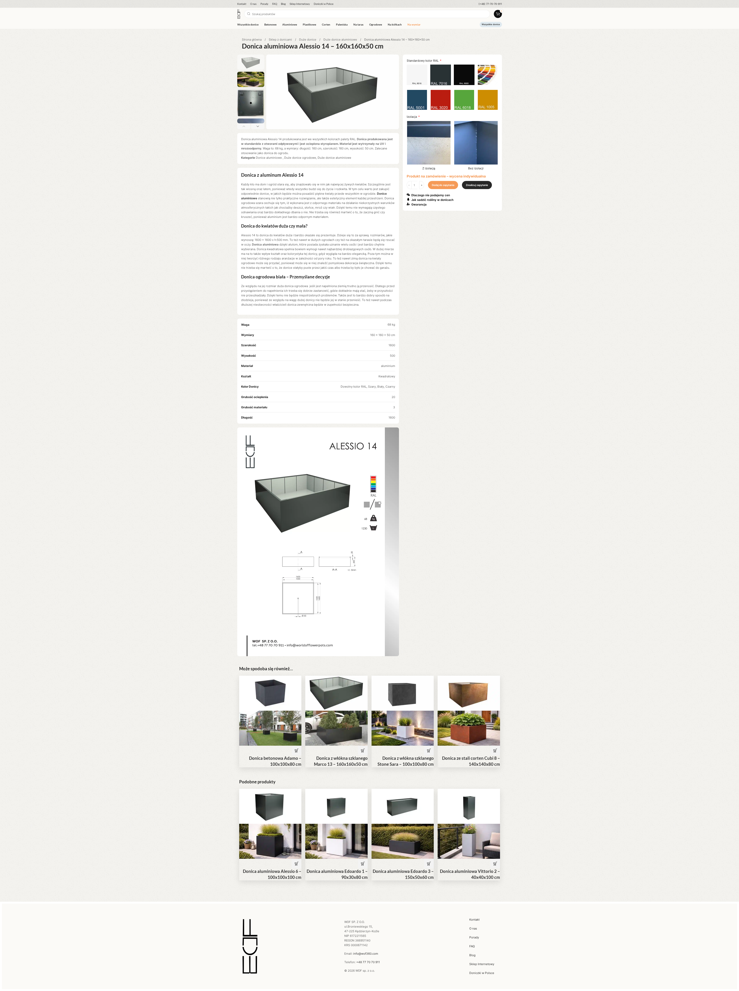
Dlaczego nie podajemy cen (430, 195)
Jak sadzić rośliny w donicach (432, 200)
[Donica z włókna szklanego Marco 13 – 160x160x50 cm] (336, 693)
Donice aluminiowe (269, 157)
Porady (474, 937)
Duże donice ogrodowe (300, 157)
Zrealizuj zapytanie (477, 185)
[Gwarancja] (408, 204)
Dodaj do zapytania (443, 185)
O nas (473, 928)
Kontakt (474, 919)
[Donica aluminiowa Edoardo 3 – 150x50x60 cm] (403, 806)
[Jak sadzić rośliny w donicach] (408, 199)
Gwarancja (419, 204)
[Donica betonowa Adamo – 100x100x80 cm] (270, 693)
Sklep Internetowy (481, 964)
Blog (472, 955)
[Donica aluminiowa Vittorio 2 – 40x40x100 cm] (469, 806)
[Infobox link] (490, 4)
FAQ (472, 946)
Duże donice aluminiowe (340, 39)
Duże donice (308, 39)
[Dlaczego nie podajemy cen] (408, 194)
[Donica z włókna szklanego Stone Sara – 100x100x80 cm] (403, 693)
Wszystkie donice (491, 24)
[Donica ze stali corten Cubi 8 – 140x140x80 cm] (469, 693)
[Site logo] (238, 13)
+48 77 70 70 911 (368, 962)
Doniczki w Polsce (481, 973)
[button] (243, 126)
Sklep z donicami (281, 39)
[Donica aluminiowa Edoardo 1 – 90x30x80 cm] (336, 806)
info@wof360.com (365, 953)
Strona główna (252, 39)
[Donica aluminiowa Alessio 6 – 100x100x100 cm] (270, 806)
